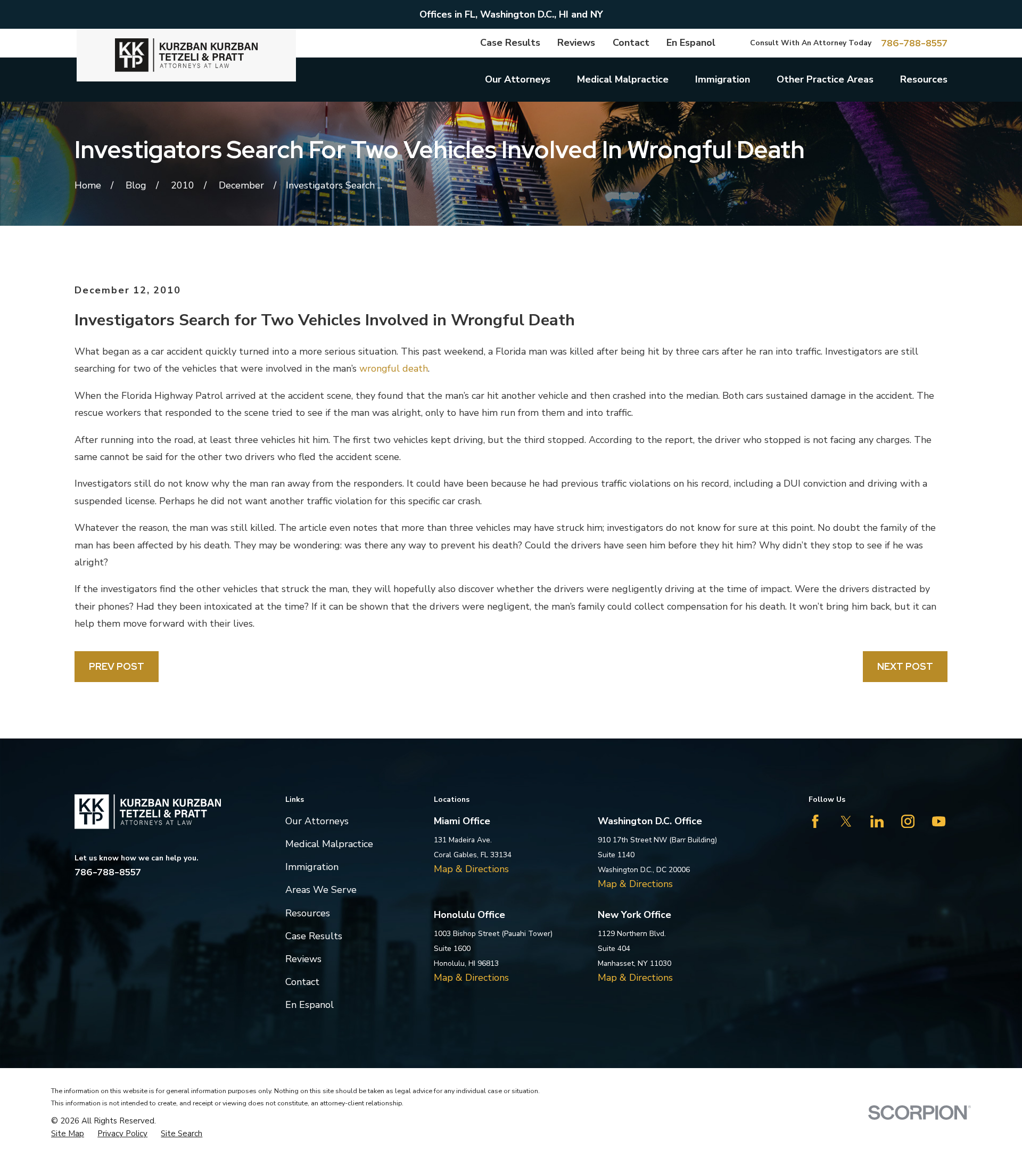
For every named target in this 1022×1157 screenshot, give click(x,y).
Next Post (905, 666)
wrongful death (393, 368)
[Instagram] (907, 821)
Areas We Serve (321, 889)
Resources (307, 913)
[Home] (186, 55)
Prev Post (116, 666)
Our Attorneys (317, 821)
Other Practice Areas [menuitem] (825, 79)
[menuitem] (67, 1133)
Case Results (510, 42)
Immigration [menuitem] (722, 79)
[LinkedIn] (877, 821)
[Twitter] (846, 821)
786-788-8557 (914, 43)
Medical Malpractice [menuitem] (623, 79)
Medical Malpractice (329, 844)
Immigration (312, 866)
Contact (631, 42)
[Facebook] (815, 821)
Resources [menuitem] (923, 79)
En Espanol (690, 42)
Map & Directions (471, 869)
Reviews (576, 42)
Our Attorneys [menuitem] (517, 79)
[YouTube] (938, 821)
